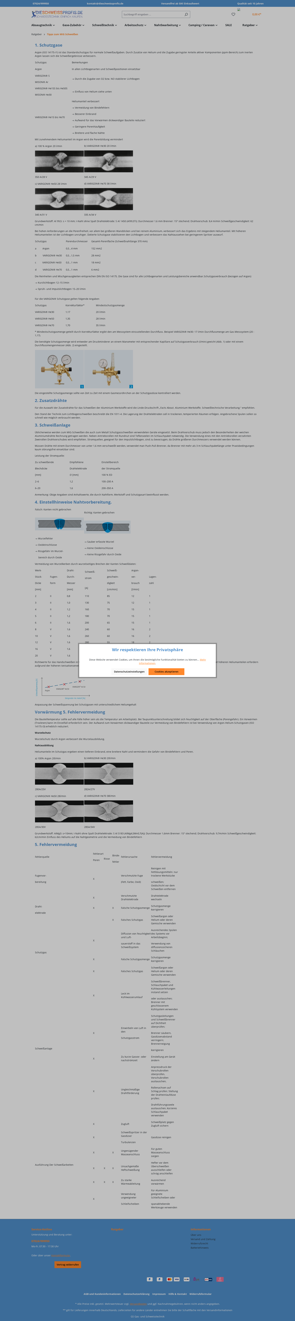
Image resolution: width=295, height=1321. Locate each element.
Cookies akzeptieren (166, 671)
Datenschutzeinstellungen (129, 671)
